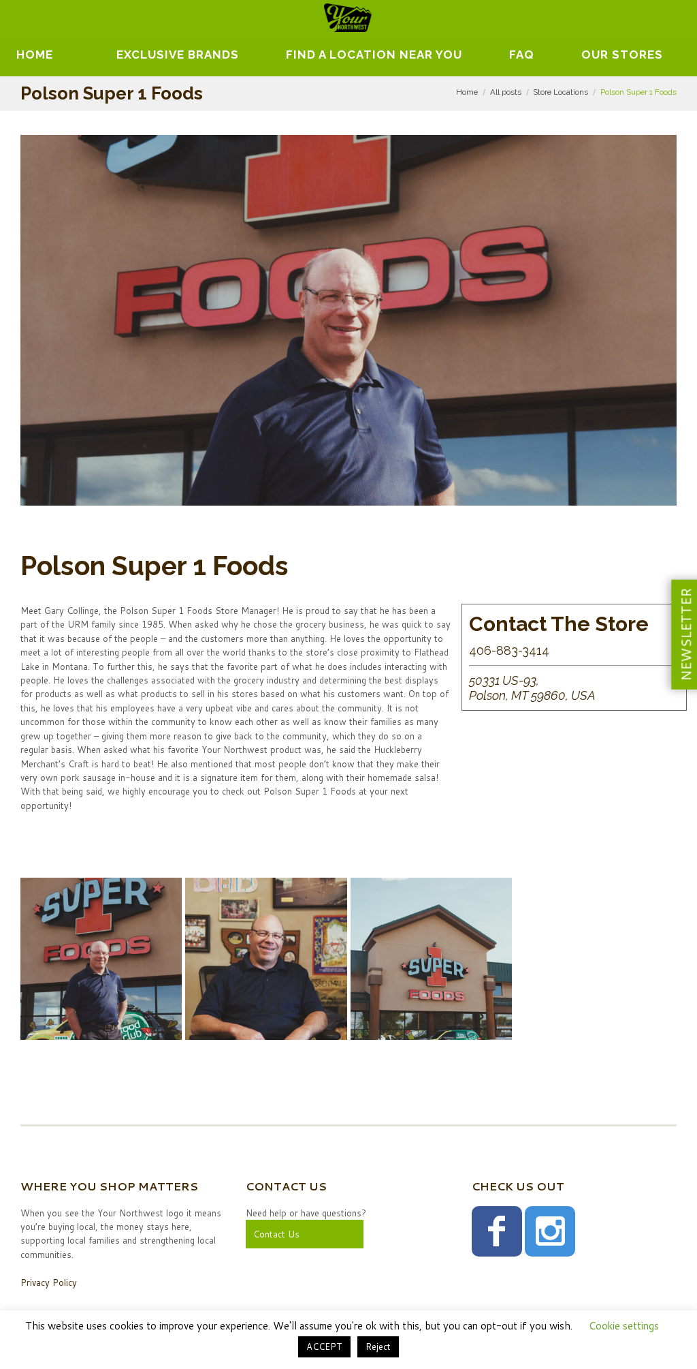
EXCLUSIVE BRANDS (177, 54)
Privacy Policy (48, 1282)
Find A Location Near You (374, 54)
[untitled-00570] (265, 958)
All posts (505, 92)
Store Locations (560, 92)
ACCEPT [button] (324, 1346)
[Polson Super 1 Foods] (348, 320)
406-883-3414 (509, 650)
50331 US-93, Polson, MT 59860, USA (532, 688)
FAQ (521, 54)
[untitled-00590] (101, 958)
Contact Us (276, 1234)
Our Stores (622, 54)
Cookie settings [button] (624, 1326)
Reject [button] (378, 1346)
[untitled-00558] (431, 958)
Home (34, 54)
